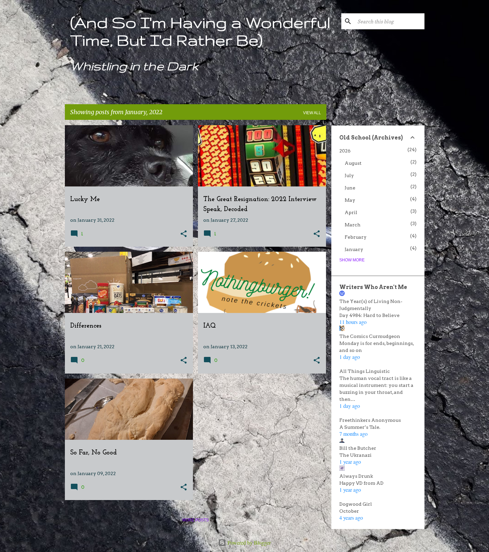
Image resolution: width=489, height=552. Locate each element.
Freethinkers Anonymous (370, 420)
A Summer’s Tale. (359, 427)
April (351, 212)
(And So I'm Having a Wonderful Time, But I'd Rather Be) (200, 31)
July (349, 175)
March (353, 224)
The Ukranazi (355, 455)
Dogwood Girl (355, 504)
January (354, 249)
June (350, 187)
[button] (184, 234)
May (350, 200)
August (353, 163)
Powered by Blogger (248, 542)
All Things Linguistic (364, 371)
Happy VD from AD (361, 483)
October (349, 511)
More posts (195, 520)
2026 (345, 150)
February (356, 237)
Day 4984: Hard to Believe (369, 315)
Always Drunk (356, 476)
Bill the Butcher (357, 448)
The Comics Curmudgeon (369, 336)
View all (312, 113)
